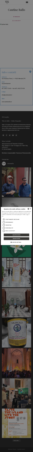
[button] (16, 242)
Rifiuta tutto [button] (16, 238)
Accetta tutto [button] (16, 235)
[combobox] (28, 209)
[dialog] (16, 226)
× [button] (30, 208)
